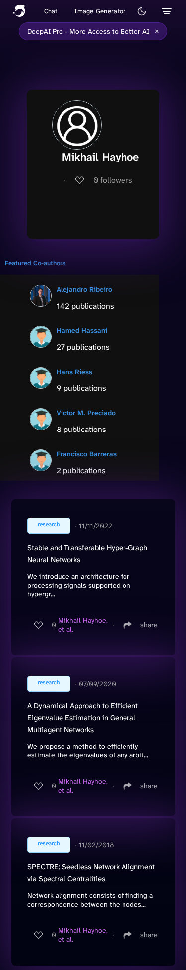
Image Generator (99, 11)
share (149, 624)
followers (112, 180)
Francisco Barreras (87, 453)
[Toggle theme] (142, 11)
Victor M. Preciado (86, 412)
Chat (51, 11)
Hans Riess (74, 371)
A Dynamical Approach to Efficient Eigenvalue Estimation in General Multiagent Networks (82, 718)
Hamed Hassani (82, 330)
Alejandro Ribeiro (84, 289)
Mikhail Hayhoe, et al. (83, 625)
